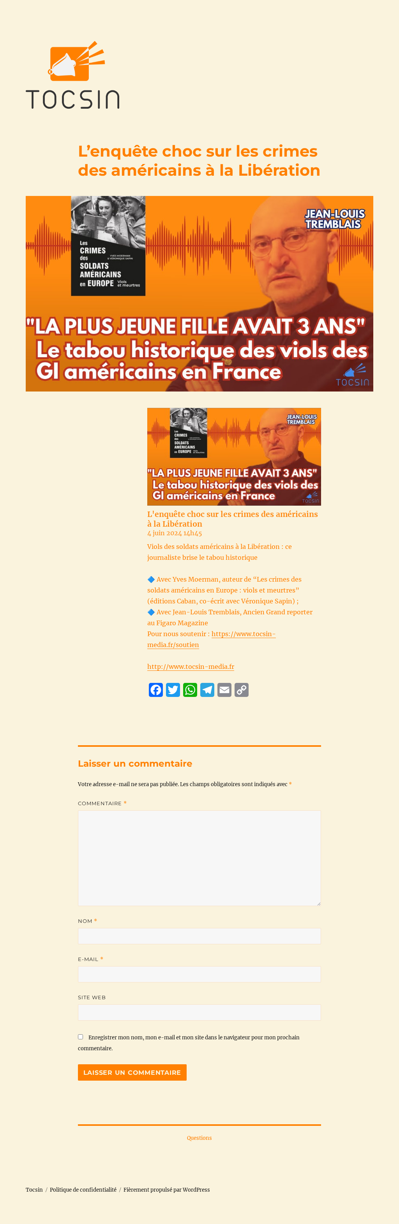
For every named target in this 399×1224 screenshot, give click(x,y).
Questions (199, 1138)
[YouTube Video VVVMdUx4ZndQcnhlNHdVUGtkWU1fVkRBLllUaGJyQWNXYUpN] (234, 457)
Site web (92, 997)
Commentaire (102, 803)
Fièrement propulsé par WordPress (167, 1190)
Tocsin (34, 1190)
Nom (87, 921)
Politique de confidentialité (83, 1190)
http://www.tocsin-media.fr (190, 666)
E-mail (91, 959)
